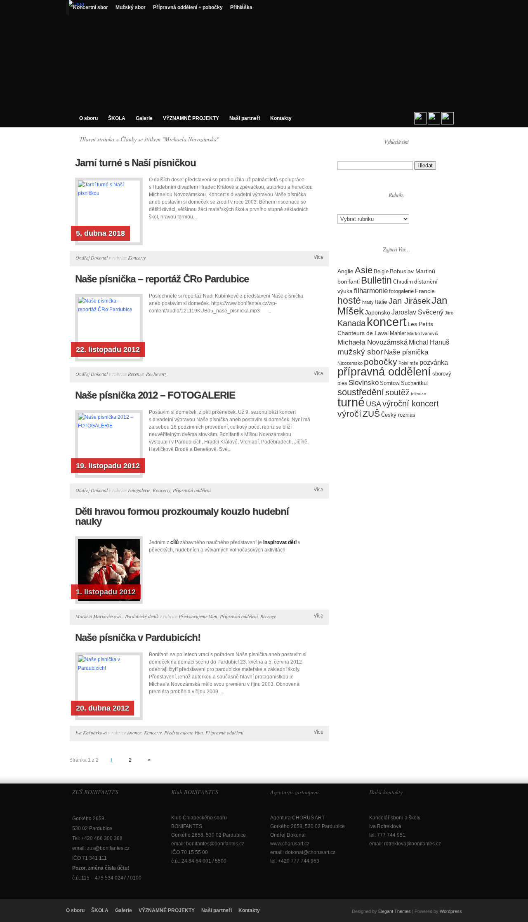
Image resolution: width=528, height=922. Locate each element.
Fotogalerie (139, 490)
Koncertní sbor (90, 7)
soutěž (397, 392)
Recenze (136, 374)
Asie (363, 270)
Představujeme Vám (198, 616)
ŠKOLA (116, 118)
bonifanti (348, 281)
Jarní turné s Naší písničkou (135, 162)
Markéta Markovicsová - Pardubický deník (116, 616)
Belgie (381, 271)
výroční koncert (410, 403)
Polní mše (408, 363)
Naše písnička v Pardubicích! (137, 637)
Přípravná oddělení (192, 490)
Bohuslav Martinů (412, 271)
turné (351, 402)
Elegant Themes (394, 911)
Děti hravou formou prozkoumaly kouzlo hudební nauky (182, 516)
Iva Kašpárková (91, 732)
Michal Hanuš (429, 342)
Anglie (345, 271)
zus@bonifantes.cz (108, 848)
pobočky (380, 361)
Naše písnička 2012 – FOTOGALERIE (155, 395)
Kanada (351, 323)
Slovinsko (364, 383)
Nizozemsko (350, 363)
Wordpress (451, 911)
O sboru (88, 118)
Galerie (144, 118)
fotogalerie (401, 291)
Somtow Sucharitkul (404, 383)
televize (418, 393)
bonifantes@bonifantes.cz (215, 844)
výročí (349, 413)
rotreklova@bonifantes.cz (412, 844)
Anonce (134, 732)
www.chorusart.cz (289, 844)
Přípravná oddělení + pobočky (188, 7)
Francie (425, 291)
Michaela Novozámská (372, 342)
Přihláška (241, 7)
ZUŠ (371, 414)
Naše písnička (406, 352)
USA (373, 404)
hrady (368, 302)
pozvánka (434, 362)
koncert (386, 321)
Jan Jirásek (409, 300)
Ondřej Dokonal (91, 257)
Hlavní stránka (97, 139)
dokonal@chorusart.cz (310, 852)
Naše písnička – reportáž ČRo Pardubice (162, 278)
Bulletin (376, 280)
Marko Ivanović (422, 333)
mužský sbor (360, 351)
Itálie (381, 301)
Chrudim (403, 282)
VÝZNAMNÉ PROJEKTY (191, 118)
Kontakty (281, 118)
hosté (349, 300)
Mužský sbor (131, 7)
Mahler (398, 333)
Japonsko (377, 312)
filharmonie (371, 291)
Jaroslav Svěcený (417, 312)
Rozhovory (156, 374)
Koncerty (137, 257)
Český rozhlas (398, 415)
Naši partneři (244, 118)
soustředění (360, 392)
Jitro (449, 312)
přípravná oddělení (384, 372)
